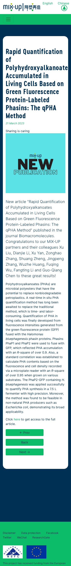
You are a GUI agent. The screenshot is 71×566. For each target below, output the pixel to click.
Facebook (52, 532)
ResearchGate (41, 537)
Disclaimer (9, 532)
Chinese (63, 3)
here (17, 419)
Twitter (7, 537)
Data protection (31, 532)
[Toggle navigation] (8, 19)
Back (24, 442)
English (48, 3)
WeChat (22, 537)
